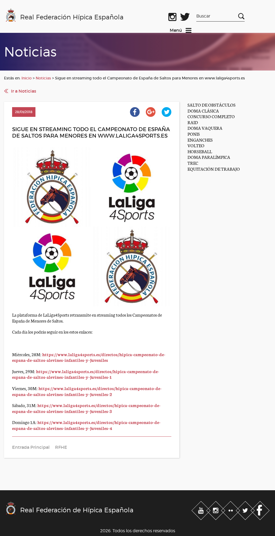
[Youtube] (201, 509)
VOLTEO (195, 145)
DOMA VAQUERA (204, 128)
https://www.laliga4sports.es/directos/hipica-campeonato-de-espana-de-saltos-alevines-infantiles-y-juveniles (88, 357)
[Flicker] (231, 509)
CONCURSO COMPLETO (211, 116)
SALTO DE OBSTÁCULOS (211, 104)
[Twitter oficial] (185, 16)
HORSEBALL (199, 151)
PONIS (193, 134)
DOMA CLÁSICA (203, 110)
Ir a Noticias (23, 91)
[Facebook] (260, 509)
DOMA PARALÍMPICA (208, 157)
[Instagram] (216, 509)
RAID (192, 122)
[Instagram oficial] (172, 16)
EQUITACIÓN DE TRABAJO (213, 169)
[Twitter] (246, 509)
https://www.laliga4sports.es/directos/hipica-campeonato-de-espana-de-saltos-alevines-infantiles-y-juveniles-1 (85, 374)
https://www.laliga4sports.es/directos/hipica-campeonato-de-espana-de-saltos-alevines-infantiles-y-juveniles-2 (87, 391)
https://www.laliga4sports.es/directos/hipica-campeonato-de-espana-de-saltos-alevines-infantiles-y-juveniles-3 (86, 408)
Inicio (26, 78)
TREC (192, 163)
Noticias (43, 78)
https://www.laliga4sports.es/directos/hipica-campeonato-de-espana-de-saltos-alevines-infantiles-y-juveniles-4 (86, 425)
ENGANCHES (200, 139)
